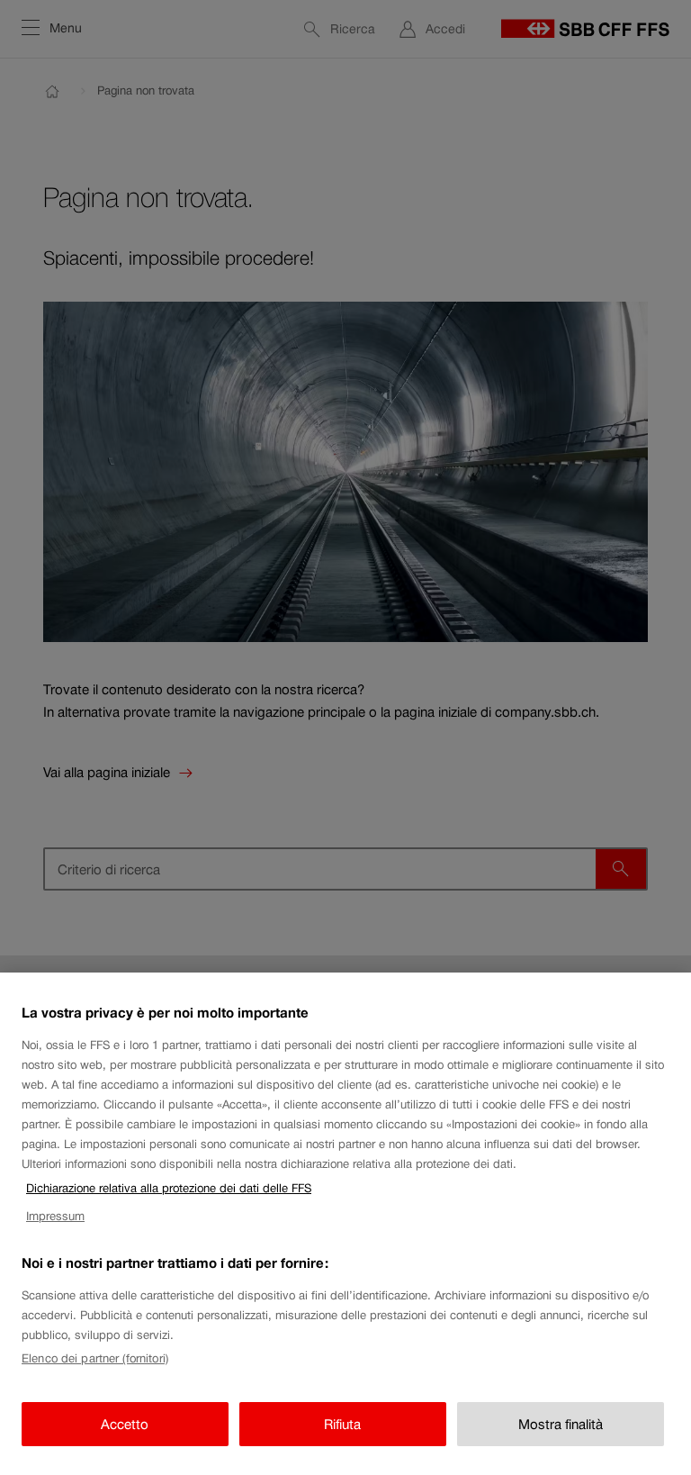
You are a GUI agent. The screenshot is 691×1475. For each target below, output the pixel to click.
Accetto (124, 1424)
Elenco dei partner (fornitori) (95, 1358)
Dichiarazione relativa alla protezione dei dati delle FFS (168, 1188)
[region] (345, 1224)
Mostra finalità (560, 1424)
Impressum (55, 1216)
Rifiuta (342, 1424)
